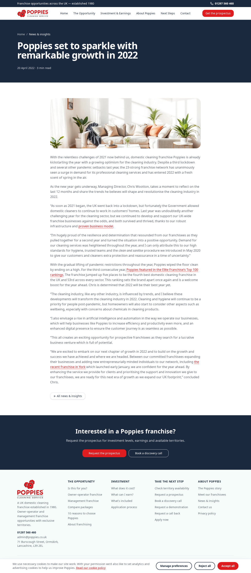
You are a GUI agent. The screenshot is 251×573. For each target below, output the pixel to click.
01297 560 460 (224, 3)
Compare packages (80, 507)
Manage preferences (174, 566)
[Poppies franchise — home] (32, 13)
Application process (124, 507)
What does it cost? (123, 488)
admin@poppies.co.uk (31, 537)
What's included (121, 501)
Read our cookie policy (90, 568)
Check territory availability (172, 488)
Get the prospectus (218, 13)
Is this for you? (77, 488)
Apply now (161, 519)
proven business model (95, 226)
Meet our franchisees (212, 494)
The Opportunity (84, 13)
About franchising (80, 524)
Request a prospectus (169, 494)
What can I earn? (122, 494)
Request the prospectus (104, 453)
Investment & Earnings (116, 13)
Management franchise (83, 501)
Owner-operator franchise (85, 494)
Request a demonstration (171, 507)
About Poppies (145, 13)
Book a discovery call (148, 453)
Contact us (205, 507)
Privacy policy (207, 513)
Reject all (205, 566)
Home (64, 13)
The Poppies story (209, 488)
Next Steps (168, 13)
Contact (185, 13)
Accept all (228, 566)
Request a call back (167, 513)
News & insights (208, 501)
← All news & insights (68, 396)
